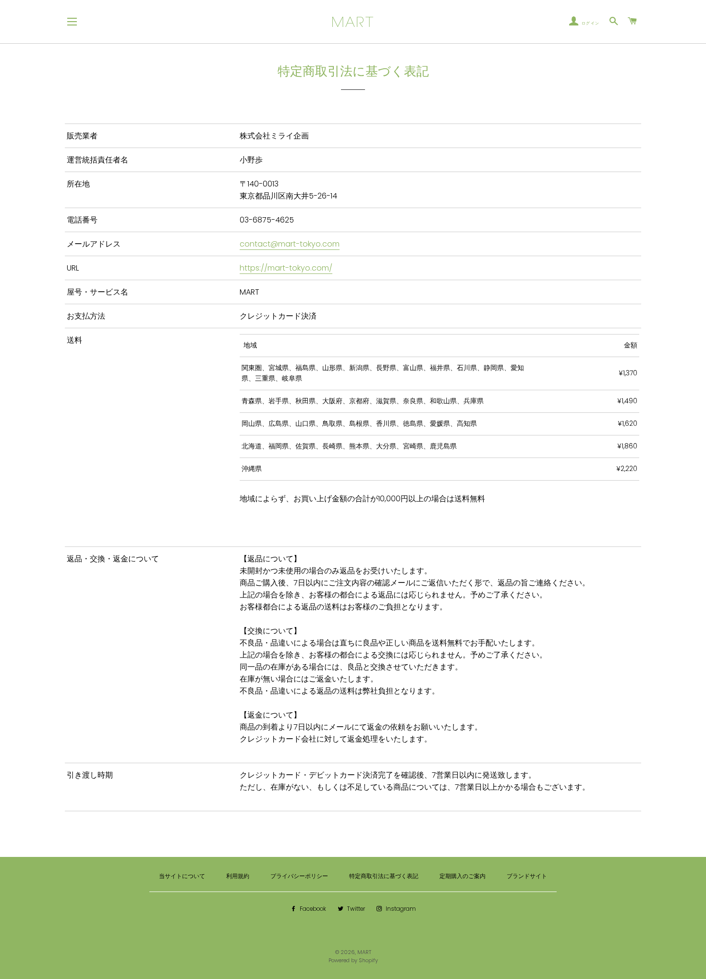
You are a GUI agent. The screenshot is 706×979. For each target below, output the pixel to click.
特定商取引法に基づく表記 (383, 876)
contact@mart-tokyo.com (290, 243)
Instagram (400, 909)
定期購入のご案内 (462, 876)
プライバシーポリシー (299, 876)
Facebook (312, 909)
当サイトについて (182, 876)
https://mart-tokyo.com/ (286, 267)
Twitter (355, 909)
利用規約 (237, 876)
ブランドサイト (527, 876)
